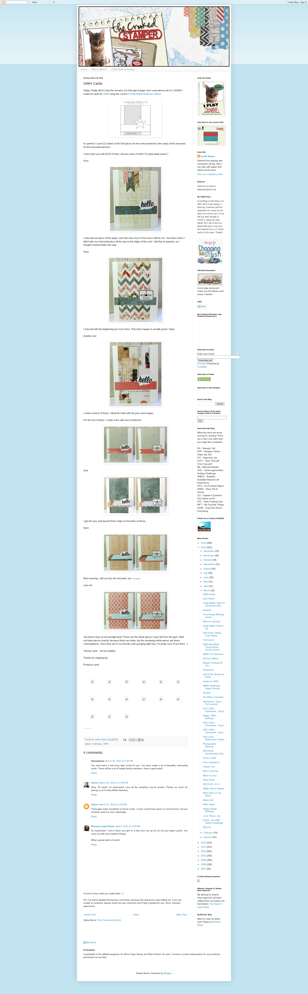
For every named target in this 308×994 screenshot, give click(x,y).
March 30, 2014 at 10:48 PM (113, 782)
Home (84, 69)
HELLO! (207, 827)
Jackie (94, 804)
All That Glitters (210, 658)
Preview (201, 363)
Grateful (207, 610)
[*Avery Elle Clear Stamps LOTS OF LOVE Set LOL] (92, 683)
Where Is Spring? (212, 621)
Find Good (208, 640)
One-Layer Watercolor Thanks (213, 738)
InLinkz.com (87, 728)
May (206, 581)
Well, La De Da (210, 771)
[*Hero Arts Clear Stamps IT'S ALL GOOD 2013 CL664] (144, 683)
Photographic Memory (209, 745)
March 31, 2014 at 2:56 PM (113, 804)
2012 (204, 847)
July (206, 573)
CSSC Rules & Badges (123, 69)
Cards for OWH (210, 681)
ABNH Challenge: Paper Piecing (212, 687)
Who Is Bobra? (99, 69)
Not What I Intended (213, 697)
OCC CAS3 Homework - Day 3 (213, 724)
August (207, 568)
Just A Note (208, 598)
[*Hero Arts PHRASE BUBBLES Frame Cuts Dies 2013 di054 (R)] (161, 683)
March (207, 590)
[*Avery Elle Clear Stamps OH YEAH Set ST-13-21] (109, 683)
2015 (204, 543)
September (209, 564)
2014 (204, 547)
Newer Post (90, 914)
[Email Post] (124, 739)
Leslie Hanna (208, 156)
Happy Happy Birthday (210, 810)
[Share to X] (136, 739)
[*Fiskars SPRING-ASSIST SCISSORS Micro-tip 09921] (161, 700)
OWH (106, 94)
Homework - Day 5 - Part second (213, 703)
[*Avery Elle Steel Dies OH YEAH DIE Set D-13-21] (126, 683)
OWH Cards (209, 594)
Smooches (208, 670)
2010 (204, 855)
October (208, 560)
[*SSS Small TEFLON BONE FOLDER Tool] (126, 717)
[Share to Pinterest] (142, 739)
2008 (204, 864)
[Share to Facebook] (139, 739)
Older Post (181, 914)
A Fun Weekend (211, 762)
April (206, 586)
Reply (94, 773)
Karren (94, 782)
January (208, 837)
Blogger (167, 973)
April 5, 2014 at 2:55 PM (128, 826)
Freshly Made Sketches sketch (144, 94)
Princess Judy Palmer (103, 826)
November (209, 555)
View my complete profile (210, 174)
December (209, 551)
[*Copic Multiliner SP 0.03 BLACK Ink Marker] (92, 700)
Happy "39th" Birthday (209, 717)
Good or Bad (209, 758)
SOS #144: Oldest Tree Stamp (212, 634)
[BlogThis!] (133, 739)
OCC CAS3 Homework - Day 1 (213, 731)
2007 (204, 869)
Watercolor (208, 800)
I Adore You (209, 766)
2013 (204, 842)
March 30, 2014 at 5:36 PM (119, 761)
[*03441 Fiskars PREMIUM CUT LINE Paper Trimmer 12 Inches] (92, 717)
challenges (97, 744)
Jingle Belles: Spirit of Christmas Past (214, 604)
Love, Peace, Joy (211, 816)
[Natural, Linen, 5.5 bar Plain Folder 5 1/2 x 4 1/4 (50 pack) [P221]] (126, 700)
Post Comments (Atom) (109, 920)
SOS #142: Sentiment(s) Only (213, 752)
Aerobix (207, 692)
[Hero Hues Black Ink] (178, 683)
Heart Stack (209, 780)
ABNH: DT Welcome (213, 654)
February (209, 832)
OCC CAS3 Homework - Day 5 (213, 710)
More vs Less (210, 775)
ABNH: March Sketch (213, 788)
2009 (204, 860)
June (206, 577)
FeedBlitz (202, 366)
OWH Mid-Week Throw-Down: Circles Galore (211, 647)
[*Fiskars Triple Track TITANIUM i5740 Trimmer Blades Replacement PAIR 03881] (109, 717)
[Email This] (130, 739)
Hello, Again (209, 804)
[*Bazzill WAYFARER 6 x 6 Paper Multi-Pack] (109, 700)
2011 (203, 851)
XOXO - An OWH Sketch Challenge (213, 821)
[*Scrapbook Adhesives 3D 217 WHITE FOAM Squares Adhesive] (178, 700)
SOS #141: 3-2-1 (211, 784)
